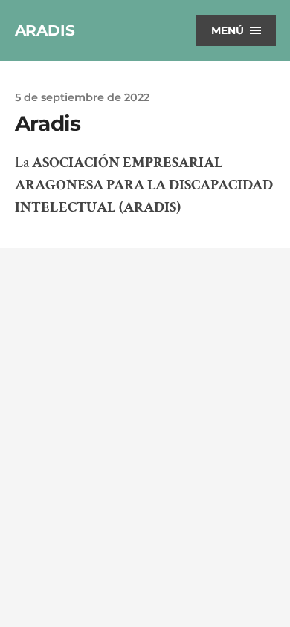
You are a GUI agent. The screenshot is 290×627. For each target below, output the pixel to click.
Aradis (48, 123)
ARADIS (45, 30)
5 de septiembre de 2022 (82, 97)
